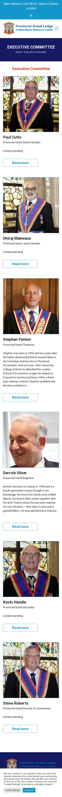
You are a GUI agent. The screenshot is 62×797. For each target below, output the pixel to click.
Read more (20, 163)
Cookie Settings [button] (12, 790)
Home (18, 52)
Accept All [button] (29, 790)
